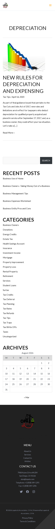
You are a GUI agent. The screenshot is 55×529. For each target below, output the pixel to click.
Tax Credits (8, 295)
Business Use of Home (13, 178)
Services (6, 281)
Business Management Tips (15, 193)
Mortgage (7, 257)
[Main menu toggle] (50, 5)
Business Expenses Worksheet (17, 201)
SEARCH (46, 160)
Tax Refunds (8, 313)
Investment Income (11, 253)
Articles (28, 461)
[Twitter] (21, 491)
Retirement (8, 276)
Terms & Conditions (27, 521)
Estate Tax (8, 239)
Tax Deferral (9, 299)
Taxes (5, 332)
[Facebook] (27, 491)
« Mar (26, 397)
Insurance (7, 248)
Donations (8, 230)
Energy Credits (9, 234)
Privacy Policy (27, 518)
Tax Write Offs (10, 327)
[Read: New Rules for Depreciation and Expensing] (24, 57)
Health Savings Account (14, 244)
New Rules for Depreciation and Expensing (23, 84)
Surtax (6, 290)
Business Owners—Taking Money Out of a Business (26, 186)
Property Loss (9, 267)
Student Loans (9, 285)
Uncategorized (9, 336)
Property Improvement (13, 262)
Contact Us (27, 458)
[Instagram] (33, 491)
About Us (27, 451)
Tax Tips (6, 97)
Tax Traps (7, 322)
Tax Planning (8, 304)
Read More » (9, 132)
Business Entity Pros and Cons (17, 208)
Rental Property (10, 271)
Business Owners (11, 225)
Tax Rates (7, 308)
